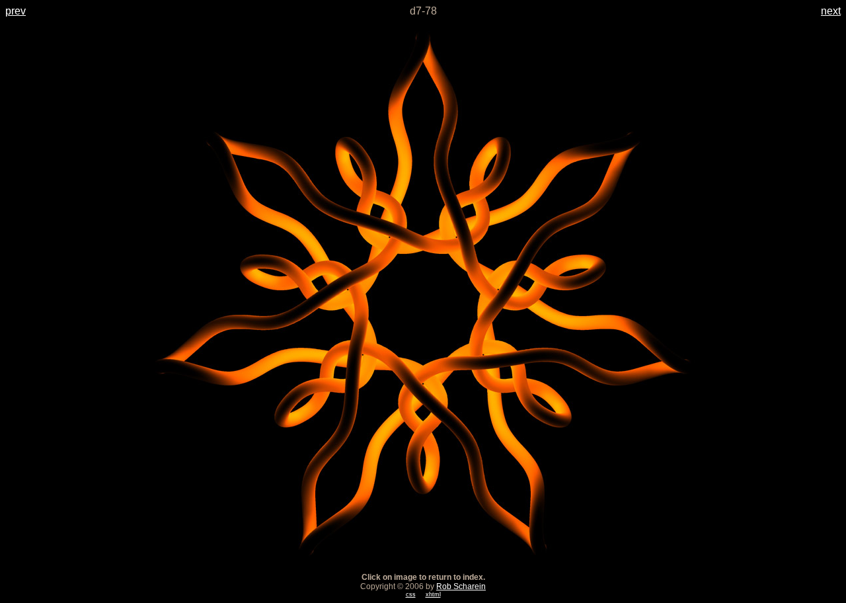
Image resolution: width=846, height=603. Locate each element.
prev (15, 11)
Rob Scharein (461, 586)
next (831, 11)
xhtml (433, 594)
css (411, 594)
